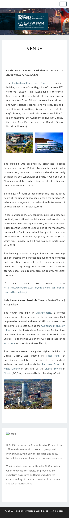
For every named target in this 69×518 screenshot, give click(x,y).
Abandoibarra (43, 312)
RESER (10, 445)
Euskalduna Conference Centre (30, 83)
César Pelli (53, 355)
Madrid (7, 373)
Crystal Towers (53, 368)
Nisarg (60, 510)
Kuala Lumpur (12, 368)
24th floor (9, 343)
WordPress (42, 510)
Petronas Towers (52, 364)
